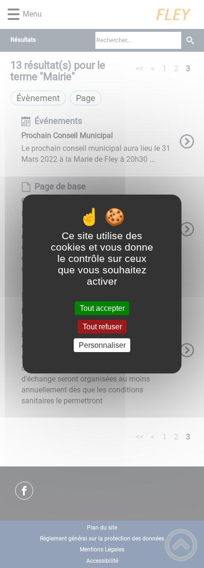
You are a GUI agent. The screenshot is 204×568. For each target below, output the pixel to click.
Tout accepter (102, 308)
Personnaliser (102, 345)
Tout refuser (102, 327)
